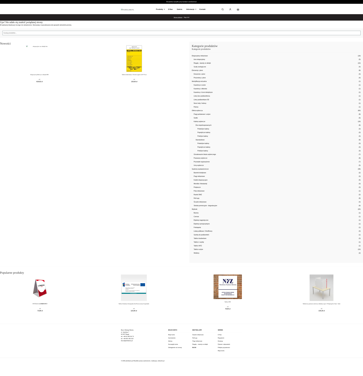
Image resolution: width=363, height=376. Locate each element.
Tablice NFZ (198, 246)
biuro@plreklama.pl (127, 340)
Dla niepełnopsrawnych (203, 125)
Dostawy (220, 341)
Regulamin (221, 338)
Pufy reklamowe (199, 191)
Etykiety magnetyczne (201, 220)
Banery (196, 213)
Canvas (196, 216)
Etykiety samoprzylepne (202, 224)
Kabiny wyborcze (199, 121)
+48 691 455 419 (128, 338)
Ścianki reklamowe (200, 202)
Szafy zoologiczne (200, 67)
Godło (196, 118)
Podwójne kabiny (203, 129)
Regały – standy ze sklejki (200, 344)
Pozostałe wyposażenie (202, 162)
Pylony (196, 107)
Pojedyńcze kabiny (203, 132)
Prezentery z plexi (200, 78)
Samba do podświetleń (201, 235)
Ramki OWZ (198, 194)
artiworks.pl (161, 361)
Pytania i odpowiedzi (224, 344)
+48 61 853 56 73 (128, 336)
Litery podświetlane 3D (201, 99)
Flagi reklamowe (199, 176)
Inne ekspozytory (199, 59)
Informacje (190, 9)
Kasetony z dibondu (200, 88)
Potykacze (197, 187)
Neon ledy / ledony (200, 103)
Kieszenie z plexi (199, 74)
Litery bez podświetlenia (202, 96)
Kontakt (202, 9)
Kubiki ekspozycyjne (200, 180)
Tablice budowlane (200, 238)
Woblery (196, 253)
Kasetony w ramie (200, 85)
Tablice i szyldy (199, 242)
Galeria (179, 9)
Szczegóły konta (173, 344)
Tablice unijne (198, 249)
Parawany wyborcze (200, 158)
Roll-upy (196, 198)
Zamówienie (171, 338)
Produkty (159, 9)
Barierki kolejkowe (200, 172)
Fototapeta (197, 227)
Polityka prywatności (224, 347)
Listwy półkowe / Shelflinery (203, 231)
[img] (223, 9)
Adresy (170, 341)
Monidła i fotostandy (200, 183)
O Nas (170, 9)
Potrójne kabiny (202, 136)
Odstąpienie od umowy (175, 347)
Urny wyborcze (199, 165)
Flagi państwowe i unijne (202, 114)
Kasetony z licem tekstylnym (203, 92)
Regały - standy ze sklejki (202, 63)
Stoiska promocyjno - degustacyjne (205, 205)
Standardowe (200, 140)
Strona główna (178, 17)
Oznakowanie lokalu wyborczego (205, 154)
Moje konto (171, 334)
